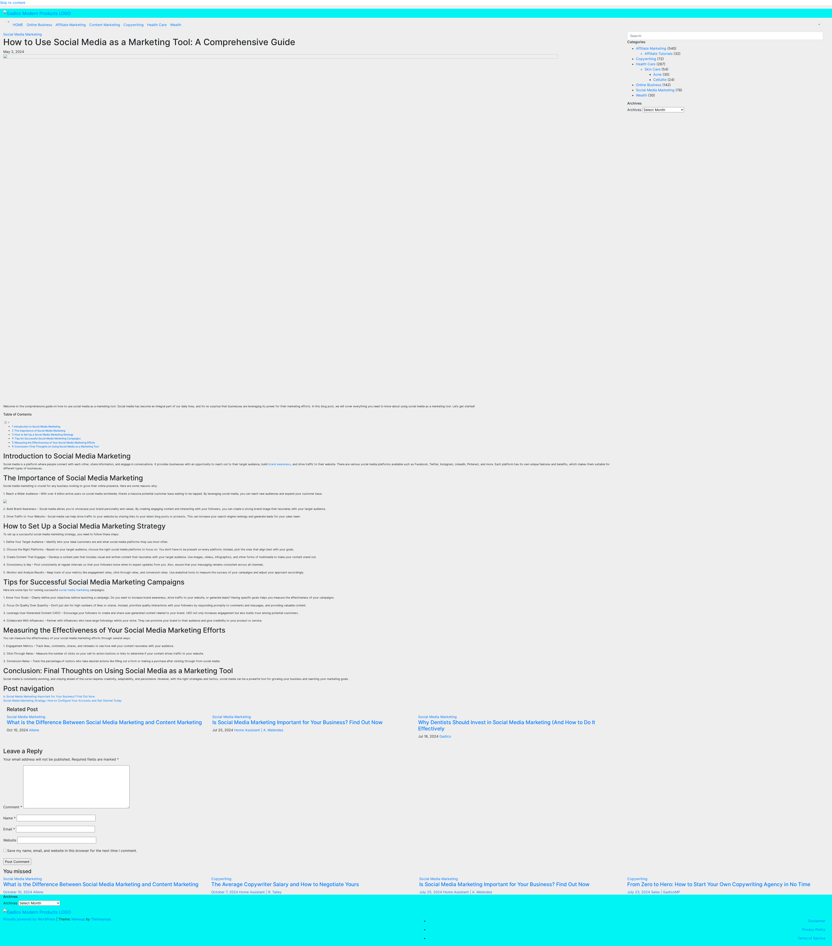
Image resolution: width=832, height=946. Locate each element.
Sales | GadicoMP (665, 892)
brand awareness (279, 464)
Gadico (445, 736)
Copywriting (134, 25)
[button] (8, 22)
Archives (634, 110)
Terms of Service (811, 938)
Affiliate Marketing (70, 25)
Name (9, 818)
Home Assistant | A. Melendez (258, 730)
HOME (18, 25)
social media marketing (74, 590)
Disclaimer (816, 921)
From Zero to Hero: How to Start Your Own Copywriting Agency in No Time (718, 884)
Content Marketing (104, 25)
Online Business (39, 25)
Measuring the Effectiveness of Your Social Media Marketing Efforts (55, 442)
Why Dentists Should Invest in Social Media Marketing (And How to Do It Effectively (506, 725)
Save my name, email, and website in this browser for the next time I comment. (72, 850)
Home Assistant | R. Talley (260, 892)
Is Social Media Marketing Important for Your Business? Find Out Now (49, 696)
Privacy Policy (813, 929)
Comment (12, 807)
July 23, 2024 (639, 892)
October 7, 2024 (225, 892)
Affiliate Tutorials (659, 53)
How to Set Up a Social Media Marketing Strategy (44, 434)
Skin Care (652, 69)
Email (9, 829)
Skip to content (12, 2)
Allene (34, 730)
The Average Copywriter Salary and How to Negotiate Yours (285, 884)
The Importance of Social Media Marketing (40, 430)
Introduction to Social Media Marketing (37, 426)
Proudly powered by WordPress (29, 919)
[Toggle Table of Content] (6, 422)
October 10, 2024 (18, 892)
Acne (657, 74)
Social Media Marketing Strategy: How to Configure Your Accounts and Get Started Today (62, 700)
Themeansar (101, 919)
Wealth (175, 25)
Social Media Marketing (22, 34)
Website (9, 840)
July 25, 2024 (431, 892)
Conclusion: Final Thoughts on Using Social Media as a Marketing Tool (57, 446)
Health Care (157, 25)
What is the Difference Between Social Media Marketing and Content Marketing (104, 722)
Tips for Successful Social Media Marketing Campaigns (48, 438)
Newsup (78, 919)
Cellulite (659, 79)
